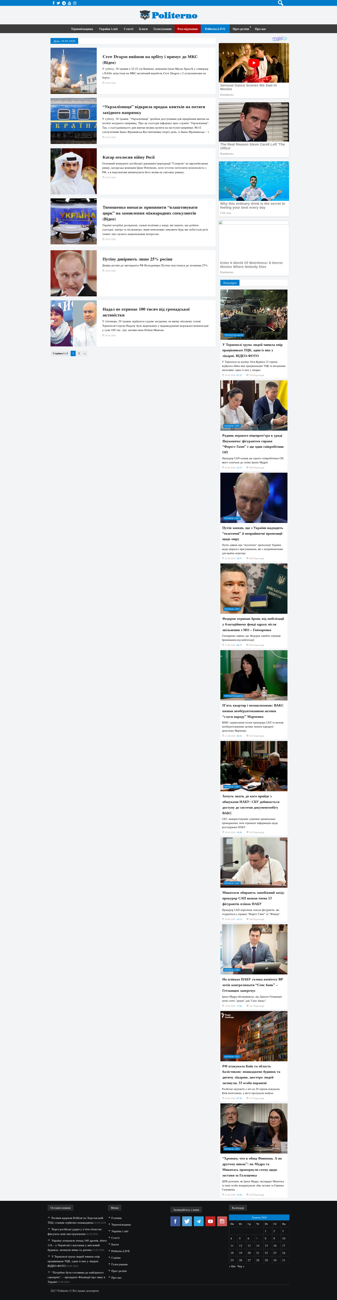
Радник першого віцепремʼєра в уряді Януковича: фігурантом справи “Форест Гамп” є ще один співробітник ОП (253, 444)
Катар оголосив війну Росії (129, 157)
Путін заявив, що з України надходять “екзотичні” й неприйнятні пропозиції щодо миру (252, 533)
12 (240, 1245)
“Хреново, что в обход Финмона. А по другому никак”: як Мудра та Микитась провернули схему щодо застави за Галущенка (252, 1166)
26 (240, 1260)
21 (257, 1253)
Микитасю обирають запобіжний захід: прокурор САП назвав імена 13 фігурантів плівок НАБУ (253, 898)
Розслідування (187, 28)
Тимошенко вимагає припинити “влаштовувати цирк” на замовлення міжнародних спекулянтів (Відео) (150, 213)
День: (64, 41)
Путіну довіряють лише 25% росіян (137, 259)
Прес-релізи (241, 28)
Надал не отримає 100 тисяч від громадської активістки (146, 312)
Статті (128, 28)
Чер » (241, 1266)
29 (266, 1260)
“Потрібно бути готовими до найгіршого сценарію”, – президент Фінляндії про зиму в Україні (76, 1277)
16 (275, 1245)
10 (283, 1238)
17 (283, 1245)
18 (232, 1253)
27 (249, 1260)
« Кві (232, 1266)
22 (266, 1253)
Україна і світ (108, 28)
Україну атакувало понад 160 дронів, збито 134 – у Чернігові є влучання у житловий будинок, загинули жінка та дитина (77, 1245)
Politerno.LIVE (215, 28)
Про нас (260, 28)
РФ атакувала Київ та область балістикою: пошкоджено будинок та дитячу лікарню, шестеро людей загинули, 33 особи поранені (251, 1074)
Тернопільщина (82, 28)
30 (275, 1260)
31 (283, 1260)
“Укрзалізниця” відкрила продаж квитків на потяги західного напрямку (154, 109)
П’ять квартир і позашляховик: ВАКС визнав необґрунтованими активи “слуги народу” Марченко (253, 711)
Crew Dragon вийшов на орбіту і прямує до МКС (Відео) (150, 59)
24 (283, 1253)
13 (249, 1245)
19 (240, 1253)
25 (232, 1260)
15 (266, 1245)
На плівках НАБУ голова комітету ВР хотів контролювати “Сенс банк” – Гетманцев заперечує (252, 985)
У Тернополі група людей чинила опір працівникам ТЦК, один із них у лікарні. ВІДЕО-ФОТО (252, 350)
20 (249, 1253)
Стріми (116, 1257)
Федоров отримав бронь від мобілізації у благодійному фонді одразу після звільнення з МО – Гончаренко (253, 624)
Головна (116, 1218)
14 (257, 1245)
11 (232, 1245)
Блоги (143, 28)
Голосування (162, 28)
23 (275, 1253)
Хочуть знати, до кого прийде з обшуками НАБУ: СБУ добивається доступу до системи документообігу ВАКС (250, 804)
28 (257, 1260)
